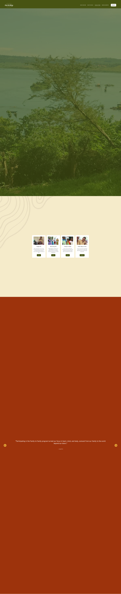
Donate (39, 255)
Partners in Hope (50, 248)
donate (53, 255)
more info (82, 255)
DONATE (113, 5)
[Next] (116, 445)
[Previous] (5, 445)
